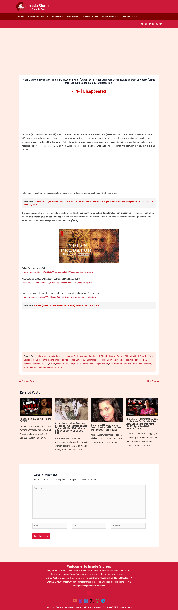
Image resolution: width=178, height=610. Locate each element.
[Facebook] (153, 24)
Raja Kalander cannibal (84, 364)
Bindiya (112, 356)
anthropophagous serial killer (49, 356)
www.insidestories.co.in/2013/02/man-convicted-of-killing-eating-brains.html (57, 272)
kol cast (44, 364)
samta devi (137, 364)
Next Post (153, 381)
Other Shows (109, 17)
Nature (52, 364)
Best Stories (73, 17)
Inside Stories (39, 5)
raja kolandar (102, 364)
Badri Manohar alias (83, 356)
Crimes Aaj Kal (90, 17)
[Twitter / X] (92, 601)
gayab (79, 360)
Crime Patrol (128, 17)
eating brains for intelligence (61, 360)
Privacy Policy (126, 607)
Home (21, 17)
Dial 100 (149, 356)
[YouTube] (142, 24)
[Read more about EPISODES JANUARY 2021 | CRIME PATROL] (36, 406)
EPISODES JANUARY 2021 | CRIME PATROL (36, 420)
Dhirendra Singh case (134, 356)
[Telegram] (160, 24)
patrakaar (69, 364)
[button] (117, 17)
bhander (104, 356)
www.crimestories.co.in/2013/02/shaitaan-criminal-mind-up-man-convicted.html (59, 297)
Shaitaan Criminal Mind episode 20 (40, 367)
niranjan (60, 364)
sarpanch (147, 364)
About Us (50, 607)
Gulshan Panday (89, 360)
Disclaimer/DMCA (110, 607)
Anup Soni (68, 356)
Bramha (120, 356)
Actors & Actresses (38, 17)
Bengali (96, 356)
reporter (127, 364)
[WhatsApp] (157, 24)
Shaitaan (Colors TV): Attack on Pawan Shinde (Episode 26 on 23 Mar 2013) (66, 305)
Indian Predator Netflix (129, 360)
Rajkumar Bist (115, 364)
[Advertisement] (89, 56)
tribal (59, 367)
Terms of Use (61, 607)
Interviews (57, 17)
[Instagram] (146, 24)
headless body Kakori (108, 360)
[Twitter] (150, 24)
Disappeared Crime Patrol (35, 360)
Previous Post (26, 381)
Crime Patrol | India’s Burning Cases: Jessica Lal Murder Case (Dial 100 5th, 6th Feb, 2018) (106, 427)
